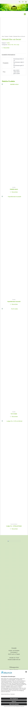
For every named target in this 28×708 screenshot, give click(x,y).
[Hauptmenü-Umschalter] (25, 14)
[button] (19, 2)
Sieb (15, 44)
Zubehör (6, 36)
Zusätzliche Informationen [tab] (8, 54)
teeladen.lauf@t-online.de (14, 659)
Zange (17, 44)
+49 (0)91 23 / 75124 (14, 657)
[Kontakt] (26, 2)
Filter (12, 44)
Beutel (9, 44)
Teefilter (11, 36)
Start (3, 36)
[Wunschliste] (23, 2)
